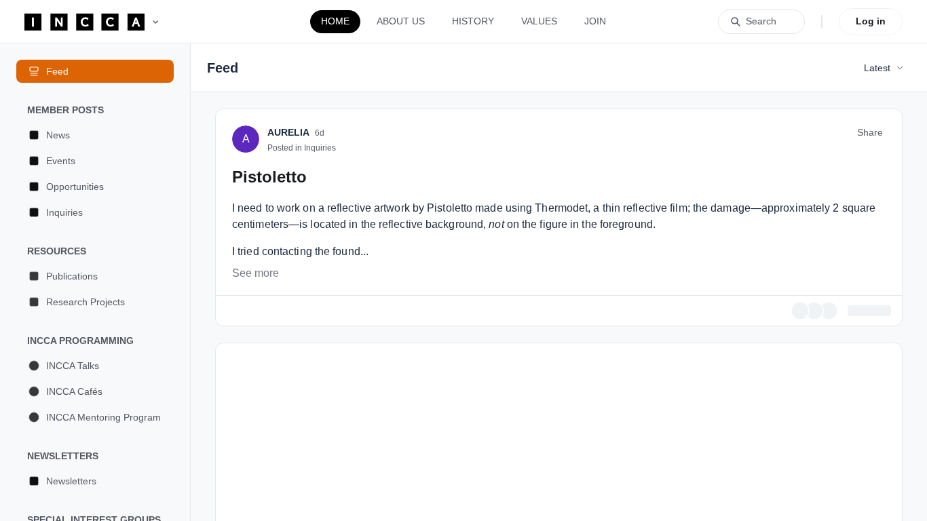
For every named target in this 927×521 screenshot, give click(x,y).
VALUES (539, 21)
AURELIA (288, 304)
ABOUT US (401, 21)
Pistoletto (269, 349)
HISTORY (473, 21)
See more (255, 445)
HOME (335, 21)
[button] (95, 135)
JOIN (595, 21)
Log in (871, 21)
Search (761, 21)
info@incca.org (574, 242)
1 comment (867, 483)
